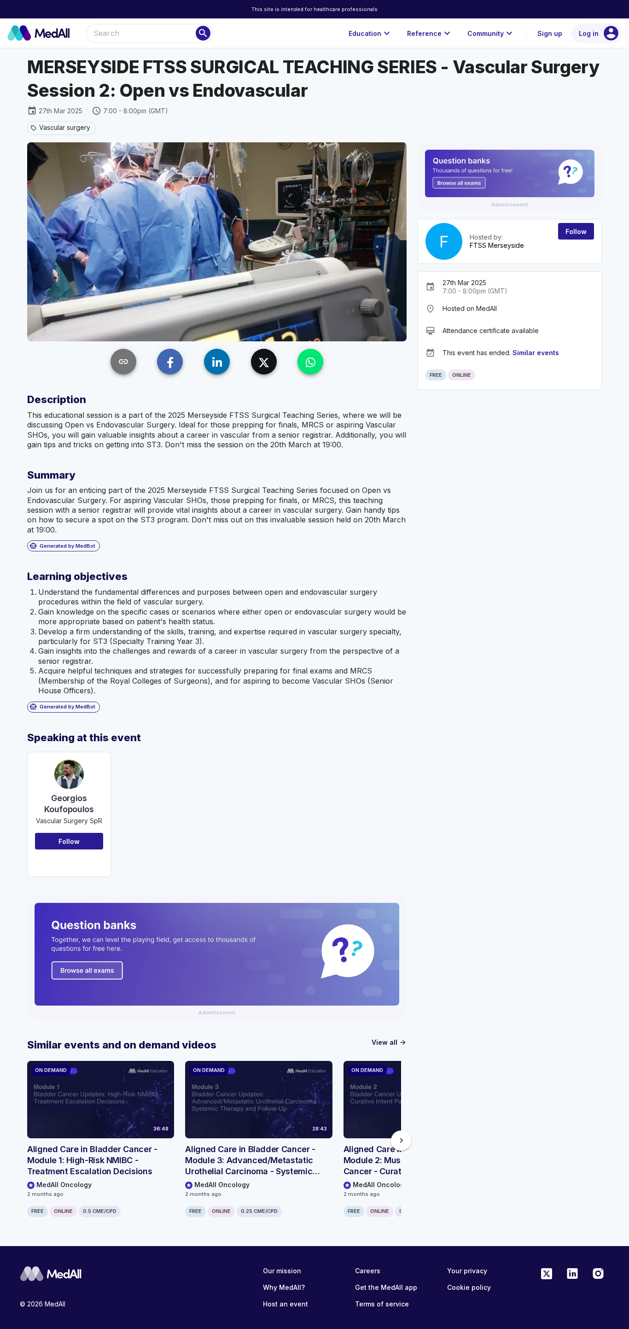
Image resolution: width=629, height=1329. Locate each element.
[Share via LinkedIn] (217, 362)
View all (389, 1042)
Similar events (536, 353)
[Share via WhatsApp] (310, 362)
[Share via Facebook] (170, 362)
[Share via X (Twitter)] (264, 362)
